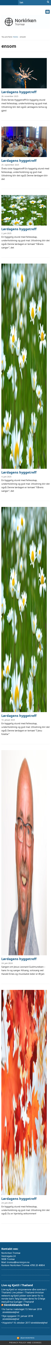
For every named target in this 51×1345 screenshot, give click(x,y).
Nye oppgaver (9, 1316)
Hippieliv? (7, 1322)
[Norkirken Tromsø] (25, 22)
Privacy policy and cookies (25, 1342)
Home (15, 37)
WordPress (27, 1338)
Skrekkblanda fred (16, 1305)
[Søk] (48, 2)
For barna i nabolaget (13, 1309)
